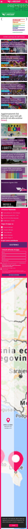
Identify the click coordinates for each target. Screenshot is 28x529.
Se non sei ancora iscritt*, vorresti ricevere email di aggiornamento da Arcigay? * (11, 266)
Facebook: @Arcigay (8, 227)
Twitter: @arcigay (8, 232)
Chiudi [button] (13, 525)
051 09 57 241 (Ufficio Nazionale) (10, 218)
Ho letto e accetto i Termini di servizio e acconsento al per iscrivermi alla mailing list (14, 263)
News (3, 120)
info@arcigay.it (6, 220)
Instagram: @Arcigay (8, 229)
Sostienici (14, 245)
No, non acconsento (5, 269)
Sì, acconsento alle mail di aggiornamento (8, 268)
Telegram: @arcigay (8, 235)
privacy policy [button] (20, 522)
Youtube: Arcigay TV (8, 237)
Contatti (13, 220)
